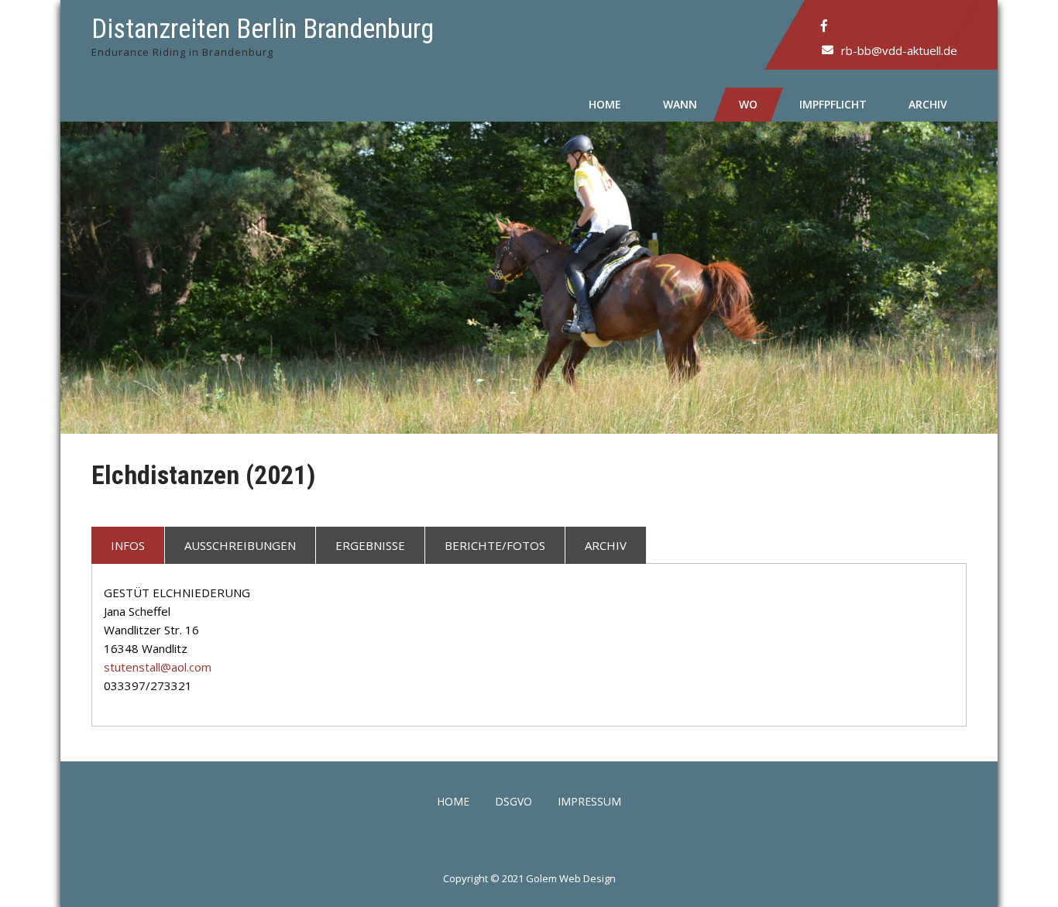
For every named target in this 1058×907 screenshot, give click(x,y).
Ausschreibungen (240, 545)
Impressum (589, 802)
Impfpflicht (833, 104)
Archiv (928, 104)
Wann (680, 104)
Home (605, 104)
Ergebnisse (370, 545)
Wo (748, 104)
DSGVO (513, 802)
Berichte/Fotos (495, 545)
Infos (128, 545)
